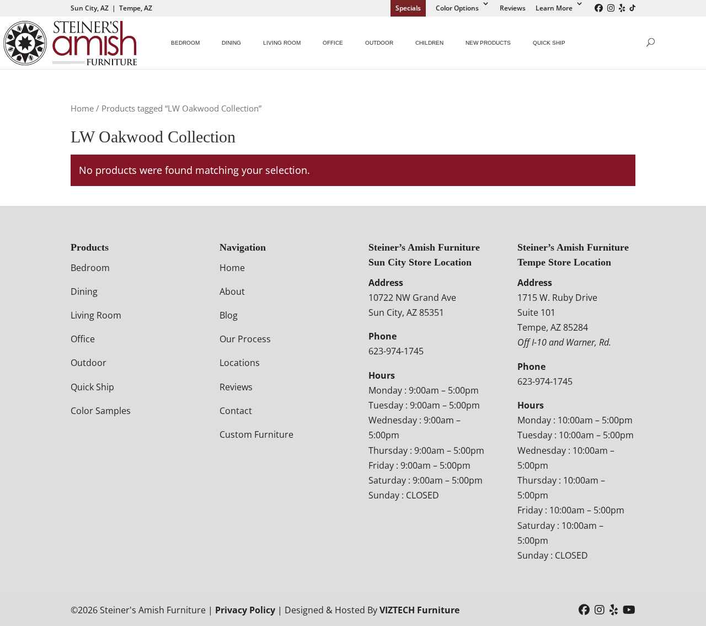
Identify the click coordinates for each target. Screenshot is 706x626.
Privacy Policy (245, 610)
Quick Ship (549, 43)
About (232, 291)
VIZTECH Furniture (419, 610)
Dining (231, 43)
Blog (229, 315)
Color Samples (101, 411)
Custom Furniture (256, 434)
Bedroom (185, 43)
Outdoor (379, 43)
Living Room (282, 43)
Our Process (245, 339)
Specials (408, 8)
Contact (236, 411)
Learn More (554, 8)
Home (82, 108)
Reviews (513, 8)
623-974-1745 (396, 351)
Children (429, 43)
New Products (488, 43)
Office (333, 43)
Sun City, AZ (90, 8)
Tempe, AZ (135, 8)
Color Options (457, 8)
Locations (240, 363)
